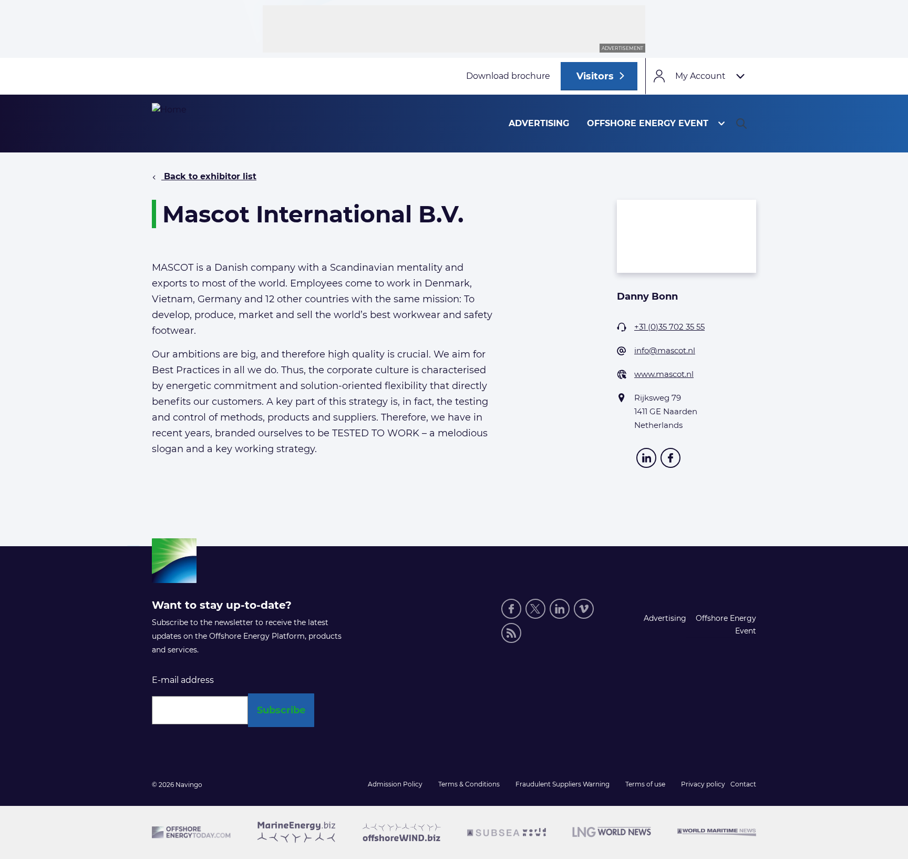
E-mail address (183, 680)
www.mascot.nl (664, 374)
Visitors (595, 76)
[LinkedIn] (646, 458)
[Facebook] (511, 609)
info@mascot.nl (664, 350)
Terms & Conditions (469, 784)
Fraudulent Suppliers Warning (562, 784)
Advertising (539, 123)
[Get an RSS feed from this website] (511, 633)
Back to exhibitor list (208, 176)
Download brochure (508, 76)
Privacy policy (703, 784)
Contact (743, 784)
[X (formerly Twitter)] (535, 609)
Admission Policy (395, 784)
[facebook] (670, 458)
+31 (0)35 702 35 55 (669, 327)
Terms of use (645, 784)
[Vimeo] (584, 609)
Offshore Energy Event (647, 123)
